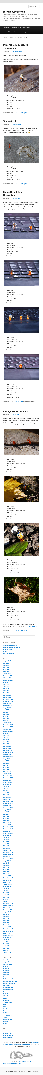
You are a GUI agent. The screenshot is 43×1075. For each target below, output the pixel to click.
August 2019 (7, 835)
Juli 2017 (6, 888)
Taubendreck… (10, 120)
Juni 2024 (6, 712)
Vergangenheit (7, 1019)
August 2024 (7, 708)
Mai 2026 (6, 667)
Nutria (5, 651)
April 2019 (6, 844)
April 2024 (6, 716)
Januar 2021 (7, 799)
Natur (5, 992)
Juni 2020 (6, 814)
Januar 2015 (7, 952)
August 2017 (7, 886)
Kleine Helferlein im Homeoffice (13, 193)
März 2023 (6, 744)
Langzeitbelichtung (9, 983)
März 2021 (6, 795)
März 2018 (6, 871)
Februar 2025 (7, 695)
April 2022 (6, 767)
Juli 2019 (6, 837)
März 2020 (6, 820)
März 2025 (6, 693)
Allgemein (6, 962)
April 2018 (6, 869)
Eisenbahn (6, 970)
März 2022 (6, 769)
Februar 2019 (7, 848)
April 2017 (6, 895)
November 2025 (8, 676)
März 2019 (6, 846)
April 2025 (6, 691)
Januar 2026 (7, 674)
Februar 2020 (7, 823)
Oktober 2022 (7, 754)
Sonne (5, 1004)
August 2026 (7, 661)
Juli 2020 (6, 812)
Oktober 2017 (7, 882)
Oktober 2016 (7, 908)
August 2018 (7, 861)
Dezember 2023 (8, 725)
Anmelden (6, 1031)
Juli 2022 (6, 761)
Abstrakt (5, 960)
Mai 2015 (6, 944)
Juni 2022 (6, 763)
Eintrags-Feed (7, 1033)
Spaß (25, 113)
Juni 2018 (6, 865)
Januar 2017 (7, 901)
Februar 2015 (7, 950)
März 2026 (6, 671)
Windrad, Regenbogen (10, 645)
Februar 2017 (7, 899)
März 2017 (6, 897)
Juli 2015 (6, 940)
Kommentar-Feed (8, 1035)
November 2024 (8, 701)
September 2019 (8, 833)
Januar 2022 (7, 774)
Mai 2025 (6, 688)
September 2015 (8, 935)
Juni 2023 (6, 737)
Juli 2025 (6, 684)
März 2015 (6, 948)
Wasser (5, 1021)
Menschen (6, 985)
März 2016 (6, 923)
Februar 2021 (7, 797)
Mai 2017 (6, 893)
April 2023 (6, 742)
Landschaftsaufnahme (10, 981)
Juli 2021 (6, 786)
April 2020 (6, 818)
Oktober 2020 (7, 806)
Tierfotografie (7, 1015)
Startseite (6, 28)
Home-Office (13, 403)
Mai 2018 (6, 867)
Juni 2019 (6, 840)
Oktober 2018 (7, 857)
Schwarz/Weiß (7, 1002)
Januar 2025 (7, 697)
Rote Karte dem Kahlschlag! (11, 647)
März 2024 (6, 718)
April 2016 (6, 920)
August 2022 (7, 759)
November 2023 (8, 727)
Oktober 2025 (7, 678)
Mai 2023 (6, 740)
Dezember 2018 (8, 852)
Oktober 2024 (7, 703)
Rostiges (6, 1000)
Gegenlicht (6, 975)
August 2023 (7, 733)
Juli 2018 (6, 863)
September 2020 (8, 808)
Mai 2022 (6, 765)
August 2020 (7, 810)
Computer (6, 403)
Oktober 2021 (7, 780)
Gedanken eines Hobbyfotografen (21, 28)
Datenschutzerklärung (20, 32)
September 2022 (8, 757)
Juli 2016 (6, 914)
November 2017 (8, 880)
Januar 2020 (7, 825)
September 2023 (8, 731)
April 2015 (6, 946)
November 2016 (8, 906)
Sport (5, 1009)
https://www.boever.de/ (25, 1061)
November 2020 (8, 803)
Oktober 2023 (7, 729)
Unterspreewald (8, 649)
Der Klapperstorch (8, 653)
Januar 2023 (7, 748)
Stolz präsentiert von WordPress (28, 1071)
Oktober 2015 (7, 933)
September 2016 (8, 910)
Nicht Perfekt (7, 994)
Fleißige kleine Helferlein (15, 411)
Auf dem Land (7, 964)
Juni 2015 (6, 942)
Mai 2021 (6, 791)
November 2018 (8, 854)
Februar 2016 (7, 925)
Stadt (4, 1011)
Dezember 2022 (8, 750)
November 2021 (8, 778)
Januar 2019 (7, 850)
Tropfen (5, 1017)
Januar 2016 (7, 927)
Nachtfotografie (8, 990)
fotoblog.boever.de (14, 11)
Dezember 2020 (8, 801)
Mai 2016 (6, 918)
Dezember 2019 (8, 827)
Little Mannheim (33, 626)
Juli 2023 (6, 735)
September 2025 (8, 680)
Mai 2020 (6, 816)
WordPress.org (8, 1037)
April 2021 (6, 793)
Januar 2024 (7, 723)
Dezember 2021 (8, 776)
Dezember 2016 (8, 903)
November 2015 (8, 931)
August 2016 (7, 912)
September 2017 (8, 884)
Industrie (6, 977)
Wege (5, 1024)
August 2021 (7, 784)
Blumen (5, 966)
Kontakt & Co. (7, 32)
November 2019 (8, 829)
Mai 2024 (6, 714)
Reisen (5, 998)
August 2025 (7, 682)
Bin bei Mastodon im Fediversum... (13, 1063)
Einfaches (6, 968)
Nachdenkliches (8, 987)
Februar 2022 (7, 771)
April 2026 (6, 669)
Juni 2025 (6, 686)
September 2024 (8, 705)
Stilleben (6, 1013)
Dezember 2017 (8, 878)
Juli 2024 (6, 710)
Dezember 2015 (8, 929)
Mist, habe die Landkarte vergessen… (15, 46)
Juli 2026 (6, 663)
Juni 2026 (6, 665)
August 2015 (7, 937)
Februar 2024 (7, 720)
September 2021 (8, 782)
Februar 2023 (7, 746)
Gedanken (6, 972)
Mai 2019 (6, 842)
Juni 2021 (6, 788)
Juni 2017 (6, 891)
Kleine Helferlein (18, 113)
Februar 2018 (7, 874)
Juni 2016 (6, 916)
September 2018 (8, 859)
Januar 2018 (7, 876)
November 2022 (8, 752)
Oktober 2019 (7, 831)
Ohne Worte (7, 996)
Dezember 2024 (8, 699)
